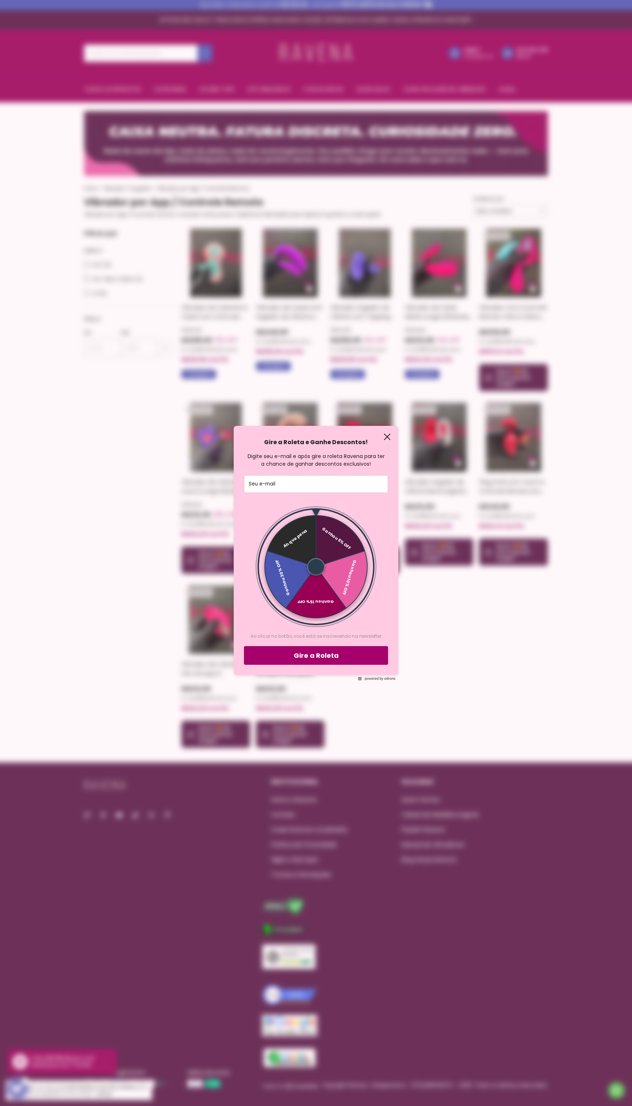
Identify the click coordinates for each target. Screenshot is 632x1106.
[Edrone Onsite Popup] (316, 553)
